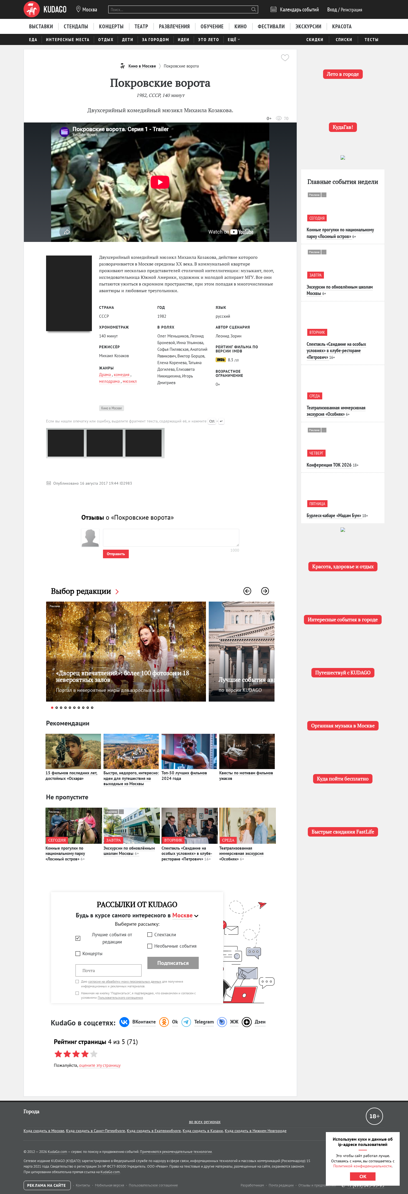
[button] (247, 591)
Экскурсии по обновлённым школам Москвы (129, 850)
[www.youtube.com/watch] (160, 182)
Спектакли (165, 935)
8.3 (233, 359)
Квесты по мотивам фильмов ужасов (246, 775)
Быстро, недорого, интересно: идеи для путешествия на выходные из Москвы (131, 778)
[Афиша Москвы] (45, 9)
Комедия (122, 374)
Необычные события (175, 946)
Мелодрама (110, 381)
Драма (105, 374)
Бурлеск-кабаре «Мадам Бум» (334, 515)
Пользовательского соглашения (120, 997)
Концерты (92, 953)
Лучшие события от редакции (112, 938)
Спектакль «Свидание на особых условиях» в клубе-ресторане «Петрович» (187, 853)
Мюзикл (130, 381)
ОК (362, 1176)
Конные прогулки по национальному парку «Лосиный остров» (65, 853)
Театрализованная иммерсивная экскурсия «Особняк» (241, 853)
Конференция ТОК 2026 (329, 465)
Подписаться (173, 963)
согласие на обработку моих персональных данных (124, 981)
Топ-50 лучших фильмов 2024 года (184, 775)
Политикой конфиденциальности (362, 1165)
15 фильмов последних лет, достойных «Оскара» (71, 775)
